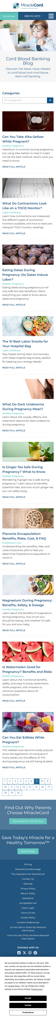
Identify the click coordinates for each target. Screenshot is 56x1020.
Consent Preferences (28, 922)
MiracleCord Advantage (28, 869)
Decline (28, 1005)
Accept (28, 998)
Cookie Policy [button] (14, 986)
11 (11, 787)
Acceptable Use (28, 903)
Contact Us (28, 878)
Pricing (28, 864)
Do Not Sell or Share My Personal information (28, 929)
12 (17, 787)
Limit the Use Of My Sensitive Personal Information (28, 937)
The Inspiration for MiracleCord (28, 874)
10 (5, 787)
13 (24, 787)
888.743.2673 (32, 16)
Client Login (28, 908)
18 (5, 792)
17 (49, 787)
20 (18, 792)
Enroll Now (9, 16)
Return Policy (28, 893)
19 (12, 792)
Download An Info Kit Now (28, 821)
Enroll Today (28, 851)
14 (30, 787)
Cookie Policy (28, 917)
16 (42, 787)
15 (36, 787)
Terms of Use (28, 912)
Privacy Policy (28, 888)
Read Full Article (13, 166)
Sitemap (28, 883)
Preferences (28, 1012)
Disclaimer (28, 898)
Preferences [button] (36, 989)
